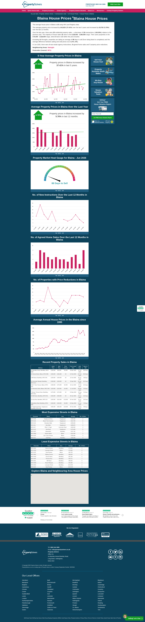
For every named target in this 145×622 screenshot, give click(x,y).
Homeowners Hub (60, 14)
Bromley (74, 585)
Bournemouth (51, 582)
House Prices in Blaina (87, 14)
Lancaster (101, 594)
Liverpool (100, 596)
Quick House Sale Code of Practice (112, 618)
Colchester (75, 589)
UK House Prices (73, 14)
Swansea (50, 609)
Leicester (50, 596)
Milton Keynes (76, 598)
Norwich (49, 600)
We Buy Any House (37, 618)
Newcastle (101, 598)
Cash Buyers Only (66, 618)
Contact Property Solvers (115, 10)
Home (24, 10)
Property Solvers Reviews (77, 10)
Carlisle (74, 587)
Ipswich (74, 594)
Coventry (100, 589)
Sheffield (50, 605)
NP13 (49, 50)
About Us (91, 10)
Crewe (24, 591)
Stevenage (25, 607)
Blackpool (25, 582)
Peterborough (26, 603)
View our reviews (141, 311)
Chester (24, 589)
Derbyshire (101, 591)
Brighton (24, 585)
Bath (48, 580)
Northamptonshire (27, 600)
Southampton (102, 605)
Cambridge (101, 585)
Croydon (49, 591)
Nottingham (75, 600)
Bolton (100, 582)
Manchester (50, 598)
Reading (100, 603)
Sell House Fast (28, 618)
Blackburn (101, 580)
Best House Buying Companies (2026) (52, 618)
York (99, 609)
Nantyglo (51, 47)
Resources (100, 10)
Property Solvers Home (46, 14)
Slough (74, 605)
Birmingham (76, 580)
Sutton (24, 609)
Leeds (24, 596)
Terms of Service (92, 618)
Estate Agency (62, 10)
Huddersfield (26, 594)
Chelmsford (101, 587)
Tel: (53, 547)
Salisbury (25, 605)
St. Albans (75, 607)
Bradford (75, 582)
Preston (74, 603)
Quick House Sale (33, 10)
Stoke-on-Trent (51, 607)
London (24, 598)
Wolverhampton (77, 609)
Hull (48, 594)
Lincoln (74, 596)
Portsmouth (50, 603)
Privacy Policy (84, 618)
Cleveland (50, 589)
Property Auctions (48, 10)
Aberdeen (25, 580)
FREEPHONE (95, 5)
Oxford (100, 600)
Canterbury (25, 587)
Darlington (75, 591)
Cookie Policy (100, 618)
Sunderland (101, 607)
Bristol (49, 585)
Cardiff (49, 587)
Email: (59, 549)
